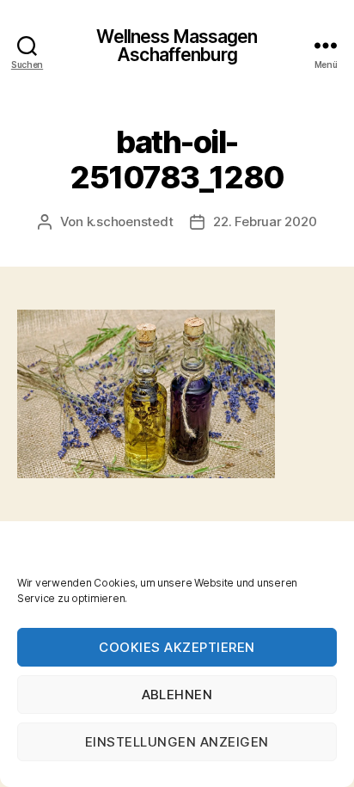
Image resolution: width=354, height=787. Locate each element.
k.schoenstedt (130, 221)
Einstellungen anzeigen (177, 742)
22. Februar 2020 (264, 221)
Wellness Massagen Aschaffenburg (176, 46)
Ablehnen (177, 694)
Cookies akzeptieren (177, 647)
